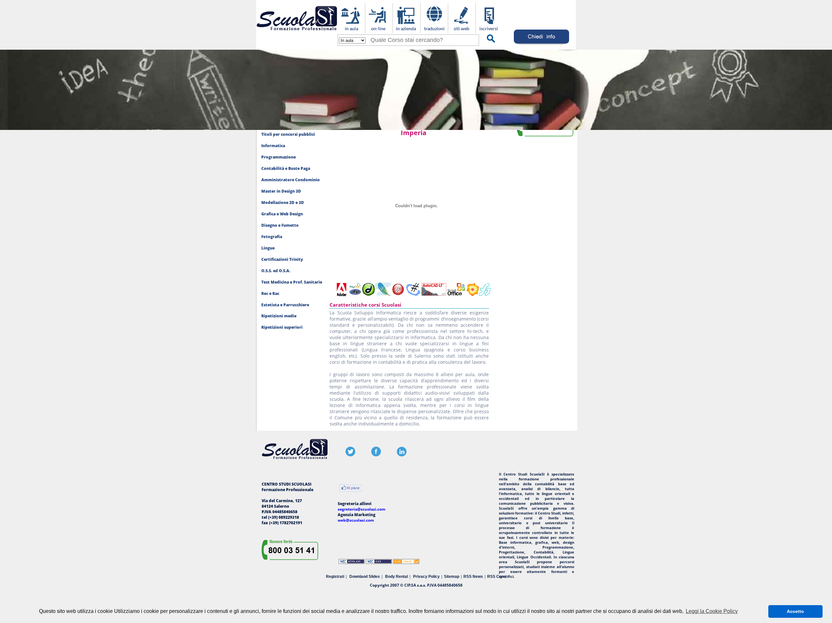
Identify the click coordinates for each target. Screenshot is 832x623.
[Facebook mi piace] (350, 488)
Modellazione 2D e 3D (282, 202)
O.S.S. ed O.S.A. (275, 270)
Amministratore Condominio (290, 180)
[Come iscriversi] (489, 30)
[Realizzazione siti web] (461, 30)
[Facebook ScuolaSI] (376, 455)
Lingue (268, 248)
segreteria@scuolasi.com (361, 509)
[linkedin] (402, 455)
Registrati (335, 576)
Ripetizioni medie (278, 316)
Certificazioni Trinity (282, 259)
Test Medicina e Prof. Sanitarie (291, 282)
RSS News (473, 576)
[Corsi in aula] (351, 30)
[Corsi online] (378, 30)
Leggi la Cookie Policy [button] (712, 611)
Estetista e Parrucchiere (285, 305)
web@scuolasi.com (356, 520)
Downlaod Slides (364, 576)
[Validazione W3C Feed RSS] (406, 562)
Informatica (273, 145)
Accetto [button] (795, 611)
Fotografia (271, 236)
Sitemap (451, 576)
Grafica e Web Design (282, 214)
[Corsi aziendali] (406, 30)
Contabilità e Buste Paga (285, 168)
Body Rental (396, 576)
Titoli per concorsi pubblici (288, 134)
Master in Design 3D (281, 191)
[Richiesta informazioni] (542, 44)
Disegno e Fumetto (280, 225)
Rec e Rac (270, 293)
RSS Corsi (496, 576)
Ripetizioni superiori (282, 327)
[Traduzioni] (434, 30)
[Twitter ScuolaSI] (350, 455)
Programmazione (278, 157)
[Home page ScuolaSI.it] (297, 32)
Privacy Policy (426, 576)
